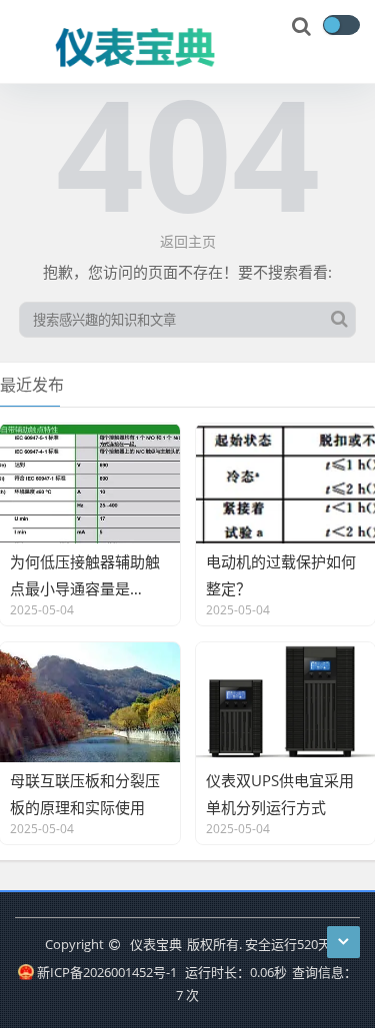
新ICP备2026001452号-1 (106, 972)
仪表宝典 (156, 944)
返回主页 (188, 241)
